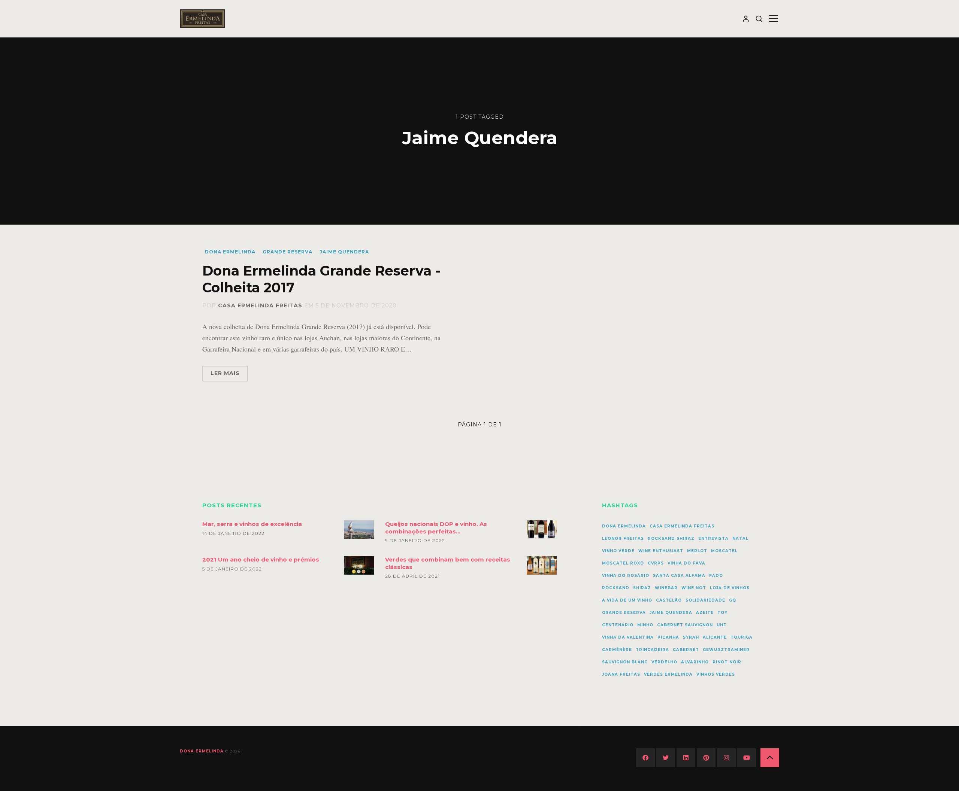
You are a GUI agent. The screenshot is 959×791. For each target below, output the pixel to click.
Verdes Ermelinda (668, 674)
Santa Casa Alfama (679, 575)
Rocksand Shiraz (671, 538)
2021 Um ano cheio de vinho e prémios (260, 559)
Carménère (617, 649)
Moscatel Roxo (623, 563)
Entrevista (713, 538)
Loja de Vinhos (730, 587)
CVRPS (656, 563)
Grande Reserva (287, 252)
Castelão (669, 600)
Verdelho (664, 662)
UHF (721, 625)
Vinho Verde (618, 550)
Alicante (715, 637)
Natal (740, 538)
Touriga (741, 637)
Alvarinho (695, 662)
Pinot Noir (727, 662)
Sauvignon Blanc (625, 662)
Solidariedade (705, 600)
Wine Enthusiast (660, 550)
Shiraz (642, 587)
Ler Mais (225, 373)
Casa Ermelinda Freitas (260, 305)
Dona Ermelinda (230, 252)
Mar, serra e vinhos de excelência (252, 523)
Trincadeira (652, 649)
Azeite (705, 612)
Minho (645, 625)
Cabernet (686, 649)
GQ (732, 600)
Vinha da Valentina (628, 637)
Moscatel (724, 550)
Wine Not (693, 587)
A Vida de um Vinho (627, 600)
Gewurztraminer (726, 649)
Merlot (697, 550)
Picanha (668, 637)
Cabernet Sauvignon (685, 625)
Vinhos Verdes (715, 674)
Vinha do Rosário (625, 575)
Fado (716, 575)
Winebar (666, 587)
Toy (722, 612)
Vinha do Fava (686, 563)
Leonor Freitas (623, 538)
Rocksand (615, 587)
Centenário (617, 625)
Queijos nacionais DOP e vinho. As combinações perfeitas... (436, 527)
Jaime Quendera (344, 252)
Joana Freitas (621, 674)
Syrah (691, 637)
